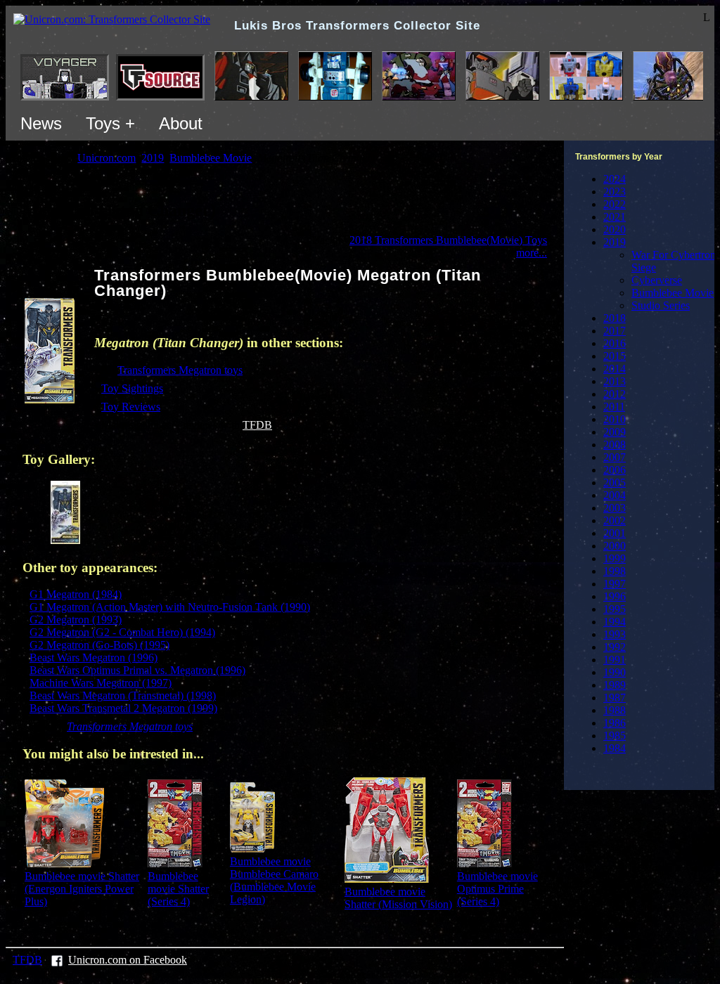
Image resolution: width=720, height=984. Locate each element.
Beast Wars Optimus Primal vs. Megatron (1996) (137, 670)
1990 (614, 672)
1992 (614, 647)
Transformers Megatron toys (180, 370)
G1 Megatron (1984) (76, 594)
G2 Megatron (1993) (76, 620)
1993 (614, 634)
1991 (614, 660)
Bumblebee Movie (672, 293)
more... (531, 253)
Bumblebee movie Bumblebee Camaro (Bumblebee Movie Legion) (274, 880)
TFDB (257, 425)
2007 (614, 457)
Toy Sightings (132, 388)
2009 (614, 432)
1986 (614, 723)
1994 (614, 622)
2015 (614, 356)
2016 (614, 343)
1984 (614, 748)
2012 (614, 394)
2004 (614, 495)
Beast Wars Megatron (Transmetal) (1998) (123, 695)
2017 (614, 331)
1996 (614, 596)
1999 (614, 558)
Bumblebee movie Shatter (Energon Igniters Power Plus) (82, 888)
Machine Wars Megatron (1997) (101, 683)
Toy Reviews (130, 407)
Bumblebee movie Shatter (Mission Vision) (398, 898)
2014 (614, 369)
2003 (614, 508)
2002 (614, 520)
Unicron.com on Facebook (127, 960)
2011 (614, 407)
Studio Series (660, 305)
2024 (614, 179)
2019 (614, 242)
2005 (614, 482)
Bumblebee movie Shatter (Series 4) (178, 888)
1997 (614, 584)
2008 (614, 445)
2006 (614, 470)
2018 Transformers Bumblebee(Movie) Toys (448, 240)
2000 (614, 546)
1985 (614, 736)
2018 (614, 318)
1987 (614, 698)
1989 (614, 685)
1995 (614, 609)
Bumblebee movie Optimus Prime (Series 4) (497, 888)
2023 (614, 192)
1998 (614, 571)
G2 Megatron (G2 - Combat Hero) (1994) (122, 632)
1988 (614, 710)
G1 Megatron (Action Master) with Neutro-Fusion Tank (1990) (170, 607)
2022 (614, 204)
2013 (614, 381)
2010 (614, 419)
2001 (614, 533)
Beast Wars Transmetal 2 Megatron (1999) (123, 708)
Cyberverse (656, 280)
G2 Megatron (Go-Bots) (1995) (99, 645)
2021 (614, 217)
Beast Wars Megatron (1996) (94, 657)
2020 (614, 229)
